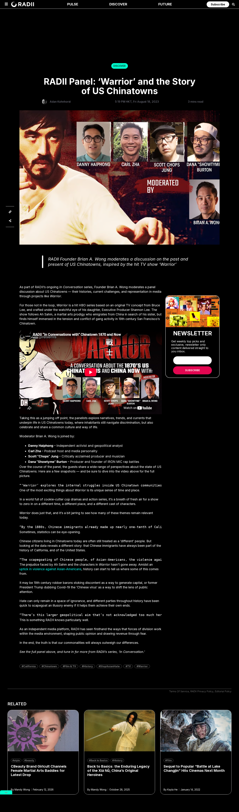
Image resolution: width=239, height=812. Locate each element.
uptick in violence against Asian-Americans (50, 569)
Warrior (143, 666)
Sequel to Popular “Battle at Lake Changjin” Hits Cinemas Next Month (194, 768)
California (29, 666)
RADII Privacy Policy (201, 691)
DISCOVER (119, 65)
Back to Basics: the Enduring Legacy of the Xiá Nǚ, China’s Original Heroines (118, 770)
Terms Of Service (179, 691)
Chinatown (50, 666)
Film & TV (70, 666)
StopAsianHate (110, 666)
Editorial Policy (223, 691)
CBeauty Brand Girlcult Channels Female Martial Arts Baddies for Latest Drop (38, 770)
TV (129, 666)
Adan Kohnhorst (60, 101)
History (88, 666)
